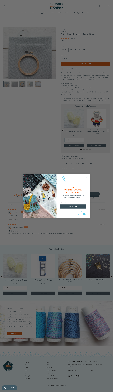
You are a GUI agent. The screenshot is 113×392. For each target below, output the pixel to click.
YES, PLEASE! (73, 206)
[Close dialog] (87, 176)
